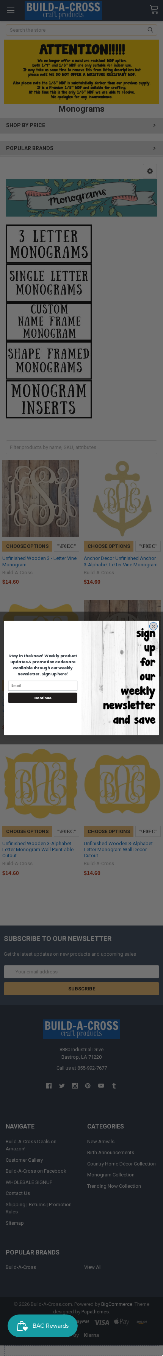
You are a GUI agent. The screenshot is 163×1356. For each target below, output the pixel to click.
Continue (43, 697)
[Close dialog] (153, 626)
